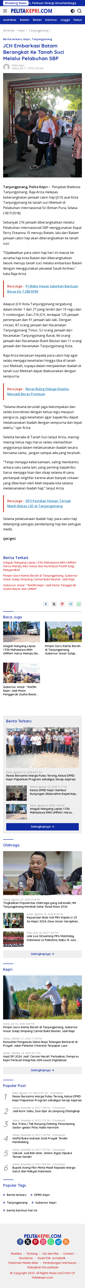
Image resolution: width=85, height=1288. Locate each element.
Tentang (32, 1253)
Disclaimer (26, 1258)
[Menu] (6, 10)
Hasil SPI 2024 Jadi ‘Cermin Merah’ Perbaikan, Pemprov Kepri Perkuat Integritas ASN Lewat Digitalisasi (41, 1058)
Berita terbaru (12, 39)
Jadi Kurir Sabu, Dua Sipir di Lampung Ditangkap (46, 1111)
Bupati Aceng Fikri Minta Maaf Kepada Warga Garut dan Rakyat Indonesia (43, 1169)
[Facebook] (20, 1242)
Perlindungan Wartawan (59, 1263)
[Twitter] (28, 1242)
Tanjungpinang (42, 39)
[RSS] (66, 1242)
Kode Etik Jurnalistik (52, 1258)
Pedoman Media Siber (23, 1263)
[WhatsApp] (50, 1242)
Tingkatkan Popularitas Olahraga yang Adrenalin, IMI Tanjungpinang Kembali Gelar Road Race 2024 (39, 904)
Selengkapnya (41, 826)
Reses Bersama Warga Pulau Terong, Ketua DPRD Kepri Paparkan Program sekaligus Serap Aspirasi (41, 777)
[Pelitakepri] (31, 11)
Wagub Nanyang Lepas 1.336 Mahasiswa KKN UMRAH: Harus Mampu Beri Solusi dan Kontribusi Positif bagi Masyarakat (40, 566)
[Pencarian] (79, 11)
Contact (68, 1253)
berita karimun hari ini (22, 1210)
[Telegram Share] (70, 604)
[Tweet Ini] (54, 604)
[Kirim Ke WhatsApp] (79, 604)
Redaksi (16, 1253)
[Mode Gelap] (72, 11)
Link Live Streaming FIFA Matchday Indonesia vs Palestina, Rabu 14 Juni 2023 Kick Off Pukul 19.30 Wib (51, 938)
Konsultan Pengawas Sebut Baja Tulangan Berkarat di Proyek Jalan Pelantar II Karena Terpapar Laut (40, 1043)
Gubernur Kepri (45, 1202)
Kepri (26, 39)
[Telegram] (58, 1242)
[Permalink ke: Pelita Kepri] (6, 67)
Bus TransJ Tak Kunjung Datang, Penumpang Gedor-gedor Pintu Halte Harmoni (43, 1125)
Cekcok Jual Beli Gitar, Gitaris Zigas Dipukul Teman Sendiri (42, 1155)
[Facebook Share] (46, 604)
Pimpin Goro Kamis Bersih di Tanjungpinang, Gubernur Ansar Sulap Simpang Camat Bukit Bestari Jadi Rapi (40, 577)
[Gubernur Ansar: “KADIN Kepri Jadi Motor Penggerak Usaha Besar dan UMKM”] (21, 673)
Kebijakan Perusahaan (43, 1267)
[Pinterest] (35, 1242)
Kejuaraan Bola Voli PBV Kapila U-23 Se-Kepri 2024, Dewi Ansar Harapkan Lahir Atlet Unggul (52, 919)
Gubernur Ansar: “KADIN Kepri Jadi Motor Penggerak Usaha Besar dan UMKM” (39, 587)
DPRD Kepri (42, 1195)
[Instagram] (43, 1242)
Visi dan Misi (50, 1253)
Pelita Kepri (18, 65)
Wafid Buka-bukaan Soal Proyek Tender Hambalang (40, 1140)
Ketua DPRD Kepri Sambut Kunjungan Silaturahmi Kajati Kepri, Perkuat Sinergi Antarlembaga (54, 792)
